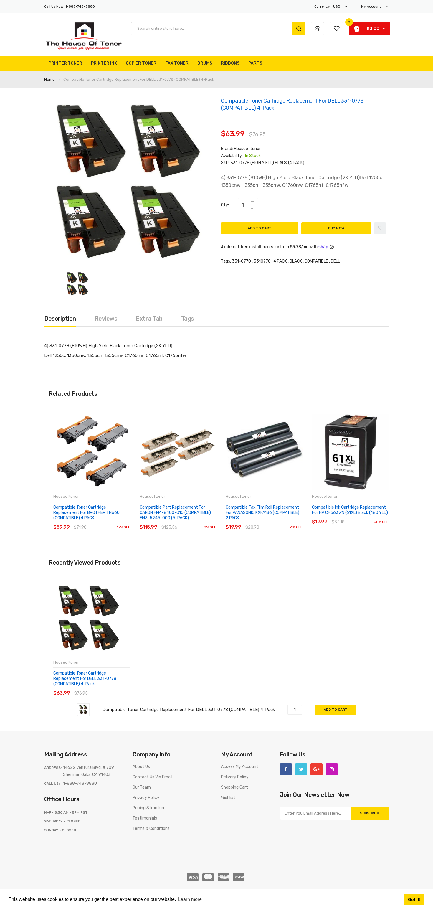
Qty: (225, 204)
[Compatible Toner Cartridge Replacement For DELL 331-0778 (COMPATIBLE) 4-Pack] (83, 709)
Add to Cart (260, 228)
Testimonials (145, 818)
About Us (141, 766)
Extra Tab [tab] (149, 318)
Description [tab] (60, 318)
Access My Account (239, 766)
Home (49, 79)
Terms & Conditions (151, 828)
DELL (335, 261)
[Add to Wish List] (380, 228)
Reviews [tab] (106, 318)
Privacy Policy (146, 797)
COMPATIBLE (316, 261)
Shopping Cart (234, 787)
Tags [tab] (187, 318)
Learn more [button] (190, 899)
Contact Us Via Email (152, 776)
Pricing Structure (149, 807)
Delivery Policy (235, 776)
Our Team (142, 787)
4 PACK (280, 261)
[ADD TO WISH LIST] (107, 521)
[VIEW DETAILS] (95, 521)
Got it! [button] (414, 899)
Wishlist (228, 797)
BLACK (296, 261)
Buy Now (336, 228)
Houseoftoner (247, 148)
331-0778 (241, 261)
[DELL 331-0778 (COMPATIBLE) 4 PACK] (77, 283)
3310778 (262, 261)
